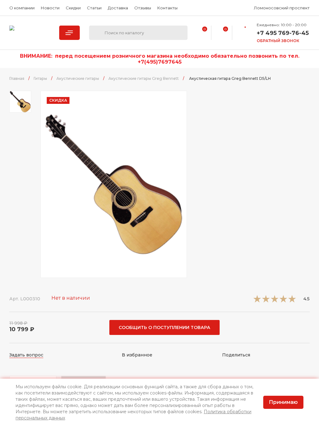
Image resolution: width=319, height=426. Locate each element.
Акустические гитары (77, 78)
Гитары (40, 78)
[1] (257, 301)
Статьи (94, 7)
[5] (292, 301)
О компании (22, 7)
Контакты (167, 7)
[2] (266, 301)
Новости (50, 7)
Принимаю (283, 402)
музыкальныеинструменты (29, 32)
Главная (16, 78)
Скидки (73, 7)
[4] (283, 301)
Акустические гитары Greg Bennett (143, 78)
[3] (275, 301)
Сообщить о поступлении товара (164, 327)
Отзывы (142, 7)
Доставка (118, 7)
